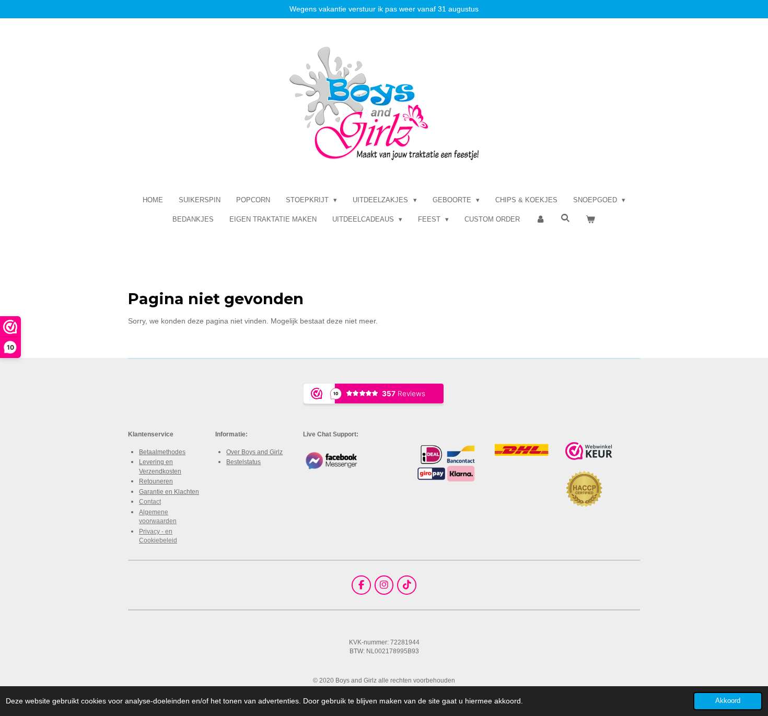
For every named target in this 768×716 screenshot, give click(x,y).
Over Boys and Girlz (254, 451)
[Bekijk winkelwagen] (591, 219)
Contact (150, 501)
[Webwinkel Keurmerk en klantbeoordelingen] (588, 452)
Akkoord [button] (727, 701)
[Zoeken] (566, 218)
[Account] (540, 219)
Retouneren (156, 481)
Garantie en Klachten (169, 491)
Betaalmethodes (162, 451)
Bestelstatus (243, 461)
